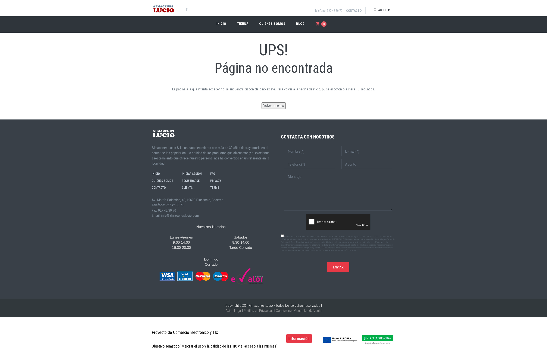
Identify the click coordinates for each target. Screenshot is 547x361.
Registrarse (191, 181)
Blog (300, 24)
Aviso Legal (233, 310)
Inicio (221, 24)
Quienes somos (272, 24)
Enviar (338, 267)
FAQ (212, 173)
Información (299, 338)
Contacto (354, 11)
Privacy (215, 181)
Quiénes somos (162, 181)
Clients (187, 187)
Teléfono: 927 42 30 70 (328, 11)
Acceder (384, 10)
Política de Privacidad (259, 310)
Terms (214, 187)
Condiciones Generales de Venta (299, 310)
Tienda (243, 24)
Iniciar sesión (192, 173)
